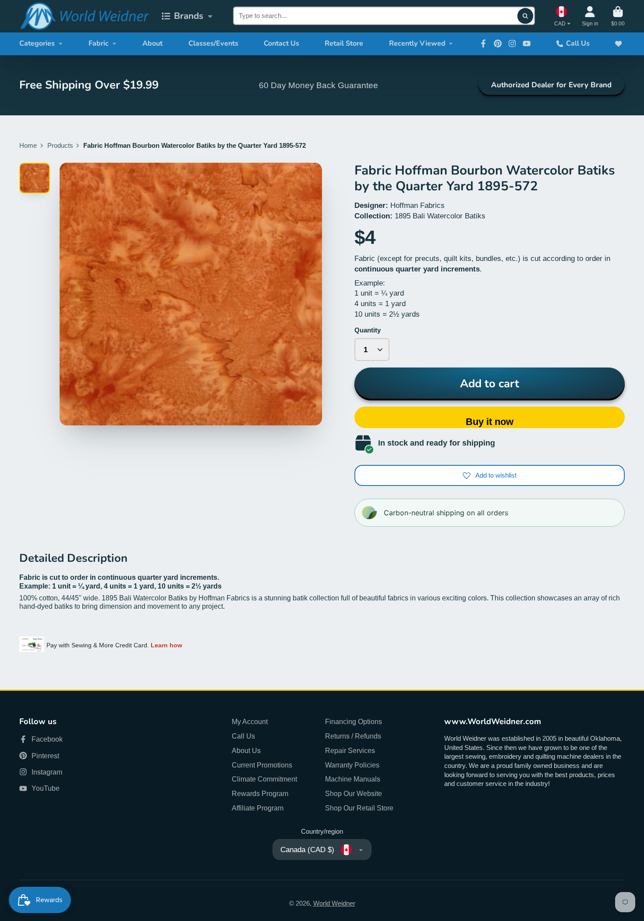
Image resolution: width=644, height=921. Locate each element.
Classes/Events (213, 43)
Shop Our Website (353, 793)
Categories (37, 43)
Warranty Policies (352, 765)
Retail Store (344, 43)
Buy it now (489, 421)
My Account (250, 721)
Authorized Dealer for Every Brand (551, 85)
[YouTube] (527, 43)
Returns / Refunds (353, 736)
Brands (188, 16)
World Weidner (334, 903)
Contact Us (281, 43)
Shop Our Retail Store (359, 808)
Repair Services (350, 750)
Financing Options (353, 721)
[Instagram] (512, 43)
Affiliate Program (257, 808)
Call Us (578, 43)
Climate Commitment (264, 779)
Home (28, 145)
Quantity (367, 330)
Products (60, 145)
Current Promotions (262, 765)
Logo (84, 16)
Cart (618, 16)
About (152, 43)
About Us (246, 750)
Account (590, 16)
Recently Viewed (417, 43)
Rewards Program (260, 793)
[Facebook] (483, 43)
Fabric (98, 43)
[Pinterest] (498, 43)
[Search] (525, 16)
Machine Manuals (352, 779)
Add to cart (489, 383)
